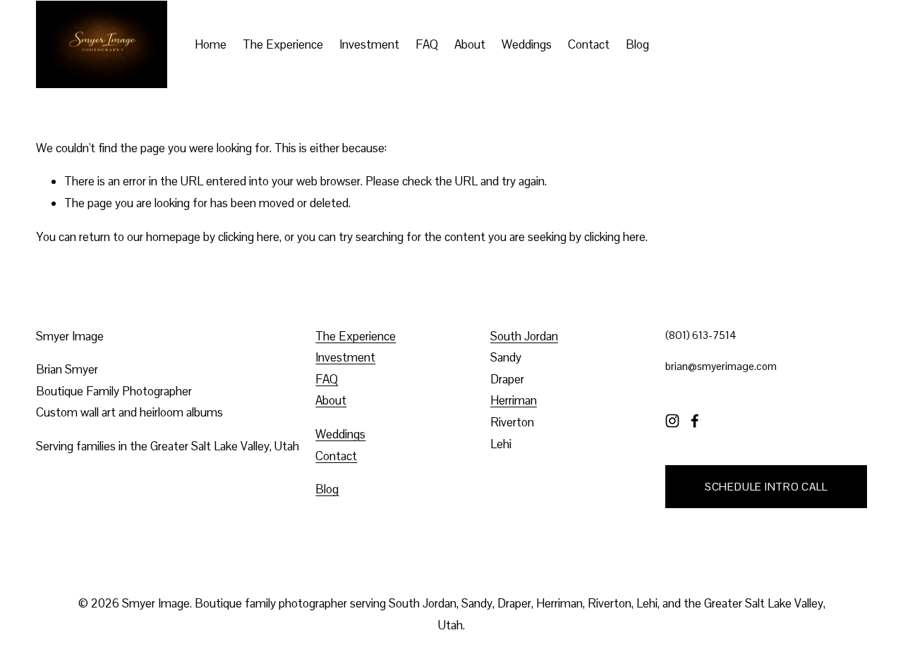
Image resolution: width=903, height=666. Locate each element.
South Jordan (524, 336)
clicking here (248, 237)
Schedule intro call (766, 486)
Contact (589, 44)
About (469, 44)
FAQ (427, 44)
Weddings (527, 44)
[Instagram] (672, 421)
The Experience (283, 44)
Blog (637, 44)
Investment (369, 44)
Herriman (513, 400)
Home (210, 44)
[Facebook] (695, 421)
